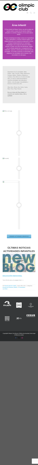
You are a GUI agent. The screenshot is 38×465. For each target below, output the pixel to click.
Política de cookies (19, 335)
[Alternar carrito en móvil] (27, 13)
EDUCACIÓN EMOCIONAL (12, 276)
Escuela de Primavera (8, 287)
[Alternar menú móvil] (34, 13)
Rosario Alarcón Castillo (10, 285)
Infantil (15, 287)
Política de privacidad (24, 333)
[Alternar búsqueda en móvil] (31, 13)
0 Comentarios (21, 287)
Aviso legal (32, 333)
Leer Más (5, 289)
